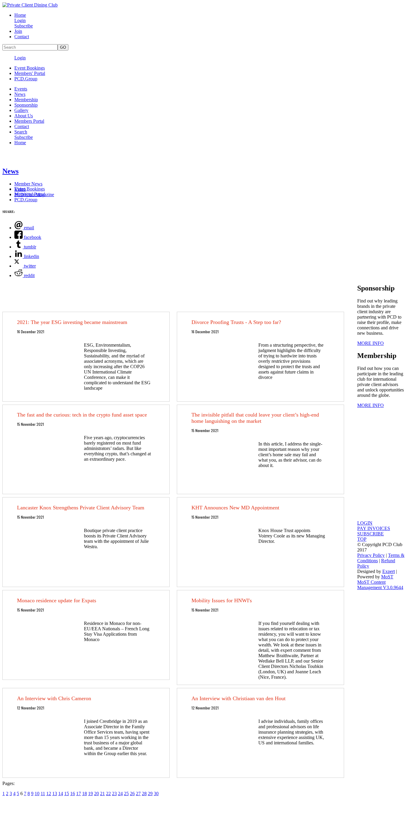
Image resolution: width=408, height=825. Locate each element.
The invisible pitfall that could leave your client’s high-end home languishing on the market (255, 418)
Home (20, 15)
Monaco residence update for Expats (56, 600)
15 (66, 793)
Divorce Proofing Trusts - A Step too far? (236, 322)
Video (20, 189)
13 (54, 793)
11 (43, 793)
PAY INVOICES (373, 528)
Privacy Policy (371, 555)
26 (132, 793)
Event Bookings (29, 67)
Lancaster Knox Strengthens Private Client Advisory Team (80, 508)
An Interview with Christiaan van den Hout (238, 698)
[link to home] (30, 4)
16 (72, 793)
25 (126, 793)
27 (138, 793)
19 (90, 793)
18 (84, 793)
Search (20, 131)
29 (150, 793)
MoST (387, 576)
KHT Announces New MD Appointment (235, 508)
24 (120, 793)
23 (114, 793)
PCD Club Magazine (34, 194)
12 (48, 793)
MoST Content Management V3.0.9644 (380, 585)
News (19, 94)
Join (18, 31)
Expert (388, 571)
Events (20, 88)
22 (108, 793)
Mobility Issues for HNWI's (221, 600)
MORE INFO (370, 343)
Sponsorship (26, 104)
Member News (28, 183)
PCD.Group (25, 78)
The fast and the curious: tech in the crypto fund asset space (82, 415)
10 (37, 793)
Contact (21, 36)
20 (96, 793)
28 (144, 793)
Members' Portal (29, 73)
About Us (23, 115)
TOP (361, 539)
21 (102, 793)
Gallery (21, 110)
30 (156, 793)
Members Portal (29, 121)
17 (78, 793)
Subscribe (23, 25)
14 (60, 793)
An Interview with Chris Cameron (54, 698)
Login (20, 20)
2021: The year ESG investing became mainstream (72, 322)
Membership (26, 99)
